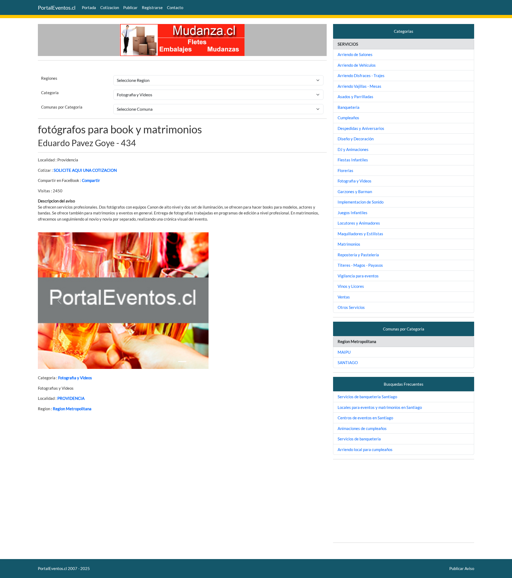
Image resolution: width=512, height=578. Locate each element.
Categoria (50, 92)
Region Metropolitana (72, 408)
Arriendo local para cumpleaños (365, 449)
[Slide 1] (182, 361)
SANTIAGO (348, 362)
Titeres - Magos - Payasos (360, 265)
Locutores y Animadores (359, 223)
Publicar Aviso (461, 568)
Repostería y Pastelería (358, 254)
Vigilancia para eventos (358, 275)
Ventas (344, 296)
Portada (89, 7)
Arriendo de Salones (355, 54)
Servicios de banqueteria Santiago (367, 396)
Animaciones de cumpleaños (362, 428)
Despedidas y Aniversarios (361, 128)
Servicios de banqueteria (359, 438)
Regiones (49, 78)
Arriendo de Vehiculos (357, 65)
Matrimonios (349, 244)
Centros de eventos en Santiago (365, 417)
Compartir (91, 180)
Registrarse (152, 7)
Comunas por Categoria (61, 107)
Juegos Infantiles (352, 212)
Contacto (175, 7)
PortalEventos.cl (56, 7)
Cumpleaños (348, 117)
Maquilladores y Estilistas (360, 233)
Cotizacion (109, 7)
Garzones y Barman (355, 191)
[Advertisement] (403, 501)
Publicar (130, 7)
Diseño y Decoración (356, 138)
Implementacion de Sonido (360, 202)
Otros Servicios (351, 307)
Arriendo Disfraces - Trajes (361, 75)
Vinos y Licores (351, 286)
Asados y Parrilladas (355, 96)
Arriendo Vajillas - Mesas (359, 86)
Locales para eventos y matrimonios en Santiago (380, 407)
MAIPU (344, 352)
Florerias (345, 170)
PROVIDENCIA (71, 398)
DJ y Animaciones (353, 149)
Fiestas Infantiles (353, 159)
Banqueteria (348, 107)
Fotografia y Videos (75, 377)
